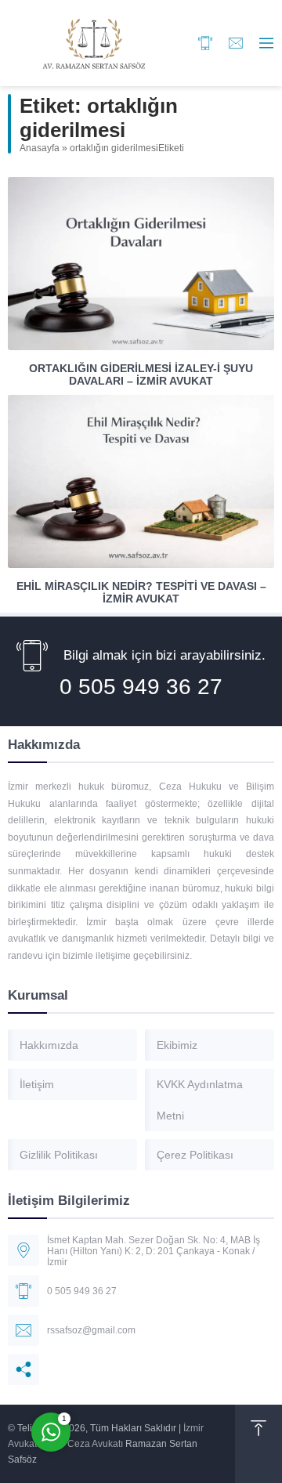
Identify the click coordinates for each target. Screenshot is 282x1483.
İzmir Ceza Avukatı (84, 1443)
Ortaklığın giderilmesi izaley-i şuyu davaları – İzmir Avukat (141, 374)
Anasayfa (40, 148)
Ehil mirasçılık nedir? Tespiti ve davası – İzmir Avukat (141, 592)
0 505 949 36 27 (141, 687)
